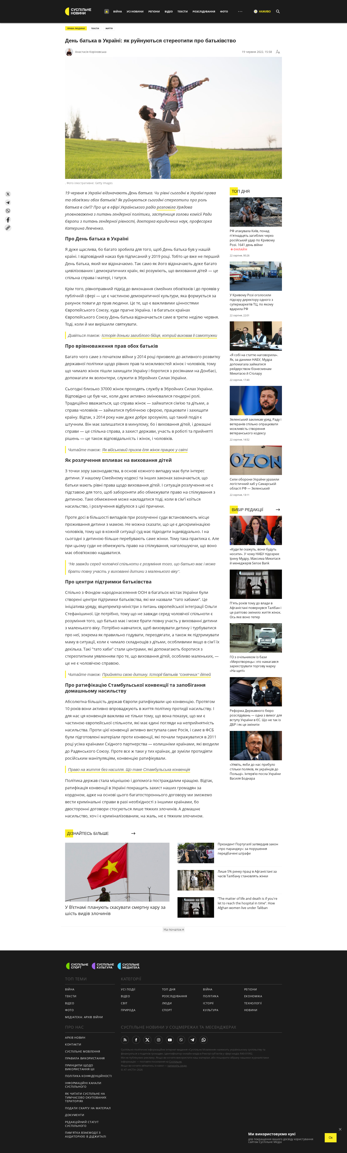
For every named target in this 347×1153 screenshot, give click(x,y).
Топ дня (169, 989)
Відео (169, 11)
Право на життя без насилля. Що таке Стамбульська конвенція (129, 769)
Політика (211, 996)
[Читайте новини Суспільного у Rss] (125, 1040)
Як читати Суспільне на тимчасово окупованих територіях (85, 1097)
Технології (253, 1003)
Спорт (167, 1010)
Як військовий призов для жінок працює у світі (145, 449)
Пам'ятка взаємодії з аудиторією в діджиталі (85, 1134)
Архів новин (75, 1037)
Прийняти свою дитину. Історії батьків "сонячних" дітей (156, 674)
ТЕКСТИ (95, 28)
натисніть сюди (177, 1065)
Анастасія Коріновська (90, 52)
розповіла (166, 207)
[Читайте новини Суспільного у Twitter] (147, 1040)
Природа (128, 1010)
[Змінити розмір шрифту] (278, 52)
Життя (109, 28)
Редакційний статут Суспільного (82, 1124)
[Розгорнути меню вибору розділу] (106, 11)
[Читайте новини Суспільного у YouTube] (170, 1040)
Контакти (73, 1044)
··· (240, 11)
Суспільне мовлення (82, 1051)
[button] (7, 194)
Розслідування (204, 11)
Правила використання (85, 1058)
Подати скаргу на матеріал (88, 1108)
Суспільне (175, 1061)
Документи (74, 1115)
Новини (250, 1010)
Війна (117, 11)
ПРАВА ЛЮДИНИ (76, 28)
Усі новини (135, 11)
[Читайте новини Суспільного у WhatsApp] (204, 1040)
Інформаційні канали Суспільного (83, 1085)
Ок (331, 1137)
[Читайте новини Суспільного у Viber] (181, 1040)
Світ (124, 1003)
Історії (208, 1003)
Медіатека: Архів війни (84, 1017)
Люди (167, 1003)
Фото (224, 11)
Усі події (128, 989)
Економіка (253, 996)
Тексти (183, 11)
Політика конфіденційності (88, 1076)
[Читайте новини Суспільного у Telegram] (192, 1040)
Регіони (154, 11)
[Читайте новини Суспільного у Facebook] (136, 1040)
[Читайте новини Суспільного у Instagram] (159, 1040)
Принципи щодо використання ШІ (80, 1067)
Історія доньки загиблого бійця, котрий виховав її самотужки (159, 335)
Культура (210, 1010)
